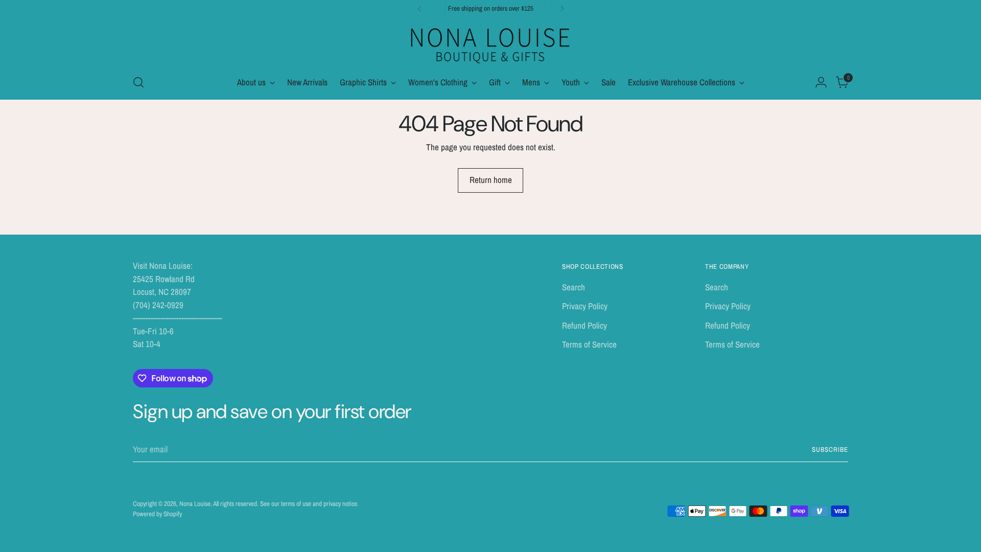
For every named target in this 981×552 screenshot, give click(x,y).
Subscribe (830, 449)
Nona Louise (195, 503)
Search (573, 287)
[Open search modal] (138, 82)
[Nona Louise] (490, 44)
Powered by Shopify (157, 513)
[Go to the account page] (821, 82)
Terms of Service (589, 344)
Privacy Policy (585, 306)
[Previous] (419, 8)
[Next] (562, 8)
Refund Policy (584, 325)
